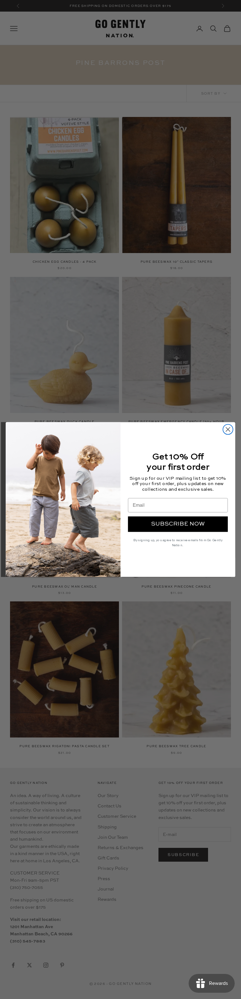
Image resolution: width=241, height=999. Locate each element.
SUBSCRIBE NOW (178, 524)
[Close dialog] (228, 429)
